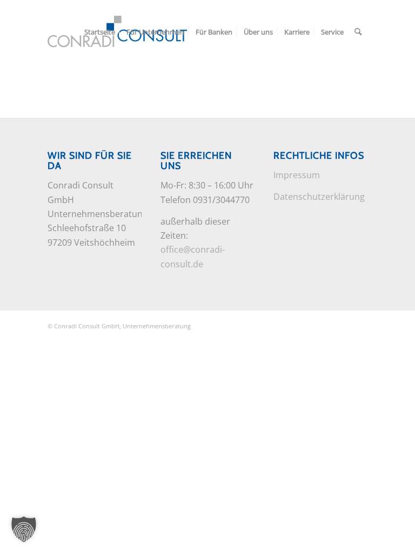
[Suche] (358, 32)
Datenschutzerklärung (319, 197)
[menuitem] (100, 32)
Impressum (296, 175)
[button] (24, 529)
